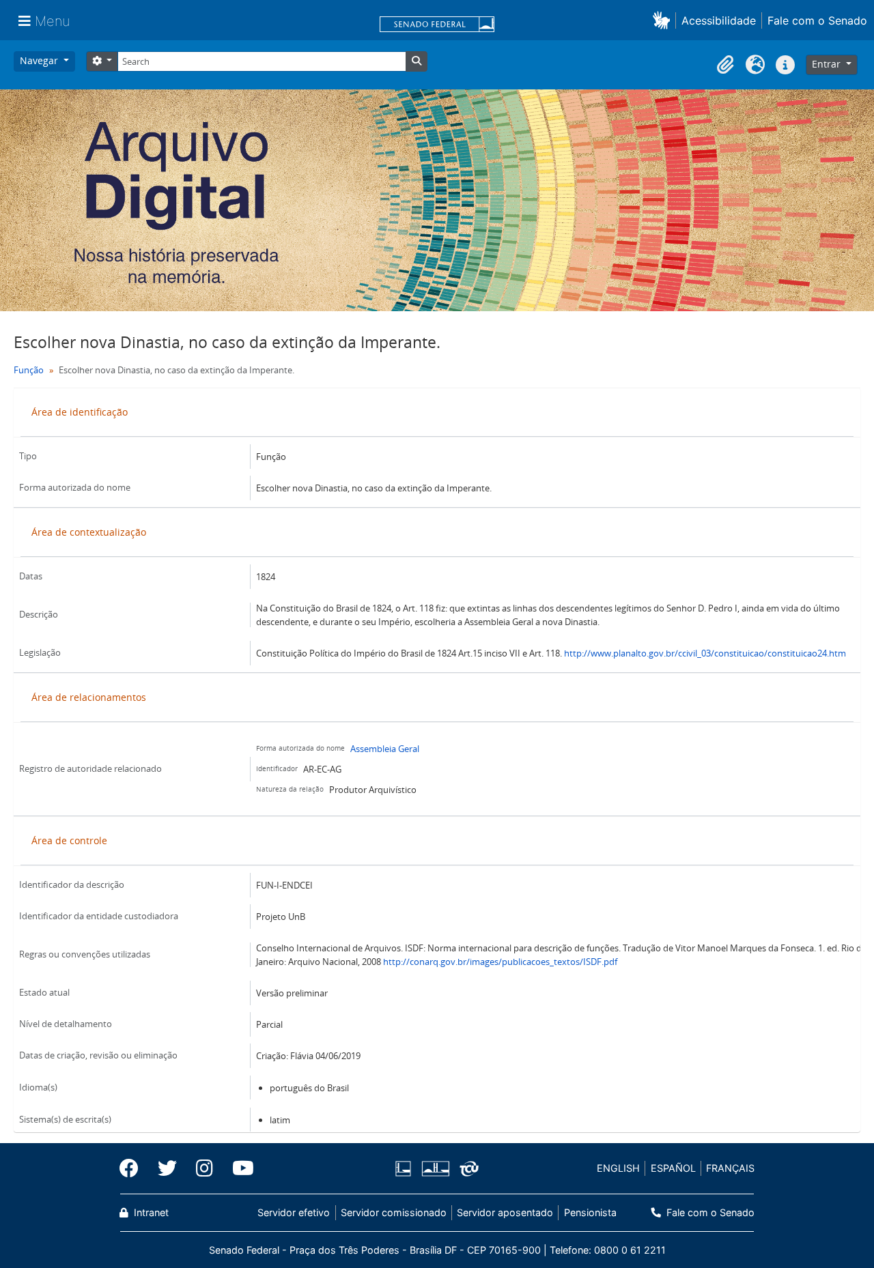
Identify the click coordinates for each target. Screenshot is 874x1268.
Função (29, 370)
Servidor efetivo (293, 1212)
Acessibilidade (718, 20)
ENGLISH (618, 1168)
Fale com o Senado (817, 20)
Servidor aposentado (505, 1212)
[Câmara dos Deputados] (405, 1169)
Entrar (827, 63)
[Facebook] (133, 1168)
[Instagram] (204, 1168)
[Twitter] (167, 1168)
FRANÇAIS (730, 1168)
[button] (664, 20)
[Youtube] (238, 1168)
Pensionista (590, 1212)
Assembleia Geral (384, 749)
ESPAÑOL (673, 1168)
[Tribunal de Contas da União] (467, 1169)
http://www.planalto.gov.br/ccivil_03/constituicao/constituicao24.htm (705, 653)
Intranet (150, 1212)
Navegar (40, 60)
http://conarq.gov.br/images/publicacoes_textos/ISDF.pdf (500, 961)
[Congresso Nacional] (435, 1169)
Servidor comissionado (394, 1212)
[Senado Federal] (437, 25)
